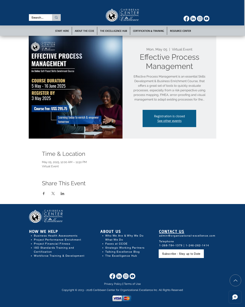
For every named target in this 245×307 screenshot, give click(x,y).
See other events (169, 121)
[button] (62, 31)
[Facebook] (186, 18)
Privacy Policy (113, 283)
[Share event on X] (53, 193)
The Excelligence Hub (121, 255)
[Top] (235, 280)
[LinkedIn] (193, 18)
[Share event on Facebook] (44, 193)
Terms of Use (132, 283)
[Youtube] (206, 18)
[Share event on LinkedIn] (62, 193)
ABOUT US (110, 231)
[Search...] (56, 17)
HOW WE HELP (43, 231)
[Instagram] (200, 18)
